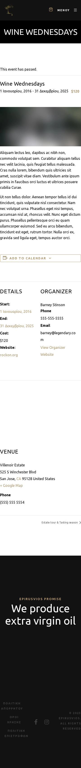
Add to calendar (27, 258)
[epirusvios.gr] (9, 10)
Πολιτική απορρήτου (12, 706)
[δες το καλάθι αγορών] (50, 10)
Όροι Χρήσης (14, 720)
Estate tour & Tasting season (60, 522)
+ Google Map (11, 485)
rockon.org (9, 355)
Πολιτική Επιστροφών (16, 733)
